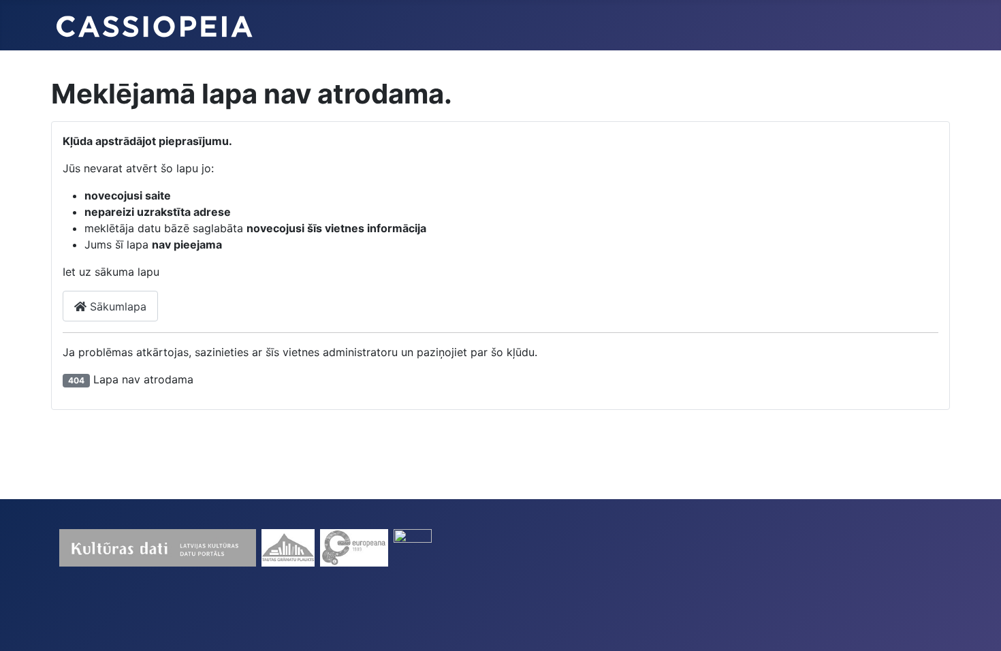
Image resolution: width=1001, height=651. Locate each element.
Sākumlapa (116, 306)
